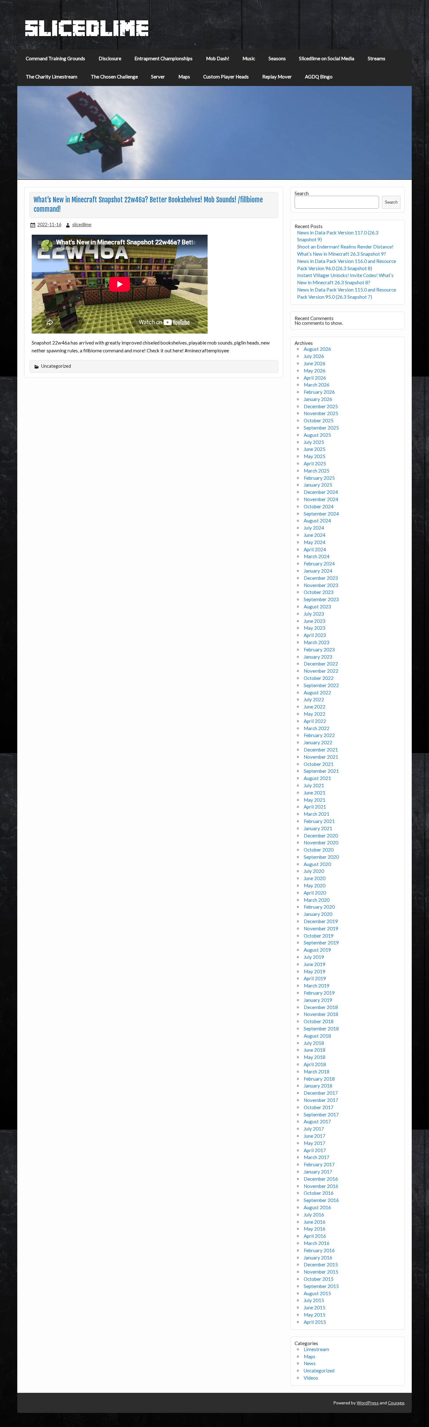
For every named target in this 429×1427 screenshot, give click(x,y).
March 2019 (316, 985)
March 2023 (316, 642)
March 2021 (316, 814)
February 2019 (319, 993)
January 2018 (318, 1085)
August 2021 (317, 778)
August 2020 (317, 864)
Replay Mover (277, 76)
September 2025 (321, 427)
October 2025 (319, 420)
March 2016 (316, 1243)
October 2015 (319, 1279)
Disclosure (110, 58)
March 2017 (316, 1157)
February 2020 (319, 907)
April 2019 (315, 978)
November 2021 (321, 757)
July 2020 (314, 871)
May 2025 (314, 456)
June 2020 (314, 878)
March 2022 (316, 728)
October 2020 (319, 849)
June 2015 (314, 1307)
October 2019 (319, 935)
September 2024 (321, 513)
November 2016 (321, 1186)
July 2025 (314, 442)
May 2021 (314, 800)
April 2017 (315, 1150)
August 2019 (317, 950)
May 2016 (314, 1229)
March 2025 (316, 470)
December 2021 (321, 749)
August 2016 (317, 1207)
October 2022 (319, 678)
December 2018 (321, 1007)
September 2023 (321, 599)
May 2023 (314, 628)
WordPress (368, 1402)
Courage (396, 1402)
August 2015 (317, 1293)
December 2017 (321, 1093)
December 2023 (321, 578)
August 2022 (317, 692)
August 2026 (317, 349)
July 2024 (314, 528)
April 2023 (315, 635)
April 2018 (315, 1064)
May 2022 (314, 714)
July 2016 (314, 1214)
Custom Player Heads (226, 76)
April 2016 (315, 1236)
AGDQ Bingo (319, 76)
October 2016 (319, 1193)
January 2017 (318, 1171)
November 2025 (321, 413)
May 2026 (314, 370)
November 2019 (321, 928)
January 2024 (318, 571)
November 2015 (321, 1272)
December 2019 (321, 921)
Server (158, 76)
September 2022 (321, 685)
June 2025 (314, 449)
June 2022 (314, 706)
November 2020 (321, 842)
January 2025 (318, 485)
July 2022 (314, 699)
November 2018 (321, 1014)
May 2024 (314, 542)
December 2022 (321, 663)
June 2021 (314, 792)
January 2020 (318, 914)
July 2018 (314, 1043)
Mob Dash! (217, 58)
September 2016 (321, 1200)
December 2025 (321, 406)
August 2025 (317, 435)
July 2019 (314, 957)
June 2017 (314, 1136)
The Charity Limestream (51, 76)
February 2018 (319, 1079)
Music (248, 58)
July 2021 (314, 785)
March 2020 (316, 900)
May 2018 (314, 1057)
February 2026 (319, 392)
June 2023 (314, 621)
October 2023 (319, 592)
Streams (376, 58)
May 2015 (314, 1314)
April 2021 (315, 807)
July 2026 (314, 356)
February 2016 (319, 1250)
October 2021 (319, 764)
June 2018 (314, 1050)
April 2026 (315, 378)
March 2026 (316, 384)
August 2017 (317, 1121)
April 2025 (315, 463)
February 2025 (319, 478)
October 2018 (319, 1021)
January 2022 (318, 742)
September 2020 (321, 857)
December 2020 (321, 835)
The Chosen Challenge (114, 76)
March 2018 (316, 1071)
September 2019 (321, 942)
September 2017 (321, 1114)
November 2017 (321, 1100)
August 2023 (317, 606)
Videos (311, 1378)
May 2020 (314, 885)
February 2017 (319, 1164)
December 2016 (321, 1179)
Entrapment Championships (163, 58)
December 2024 (321, 492)
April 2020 (315, 892)
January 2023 (318, 657)
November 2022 (321, 671)
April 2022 (315, 721)
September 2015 (321, 1286)
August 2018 (317, 1036)
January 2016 (318, 1257)
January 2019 (318, 1000)
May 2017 (314, 1143)
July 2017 (314, 1128)
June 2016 (314, 1222)
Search (302, 193)
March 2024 (316, 556)
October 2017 (319, 1107)
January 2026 (318, 399)
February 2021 (319, 821)
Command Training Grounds (55, 58)
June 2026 (314, 363)
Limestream (316, 1349)
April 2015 (315, 1322)
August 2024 (317, 520)
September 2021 (321, 771)
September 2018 (321, 1028)
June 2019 (314, 964)
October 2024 (319, 506)
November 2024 (321, 499)
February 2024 (319, 563)
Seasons (277, 58)
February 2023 (319, 649)
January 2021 (318, 828)
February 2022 (319, 735)
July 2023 (314, 614)
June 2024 (314, 535)
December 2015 (321, 1264)
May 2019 (314, 971)
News (310, 1363)
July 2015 (314, 1300)
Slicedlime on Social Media (326, 58)
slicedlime (81, 224)
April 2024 (315, 549)
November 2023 (321, 585)
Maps (184, 76)
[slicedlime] (87, 35)
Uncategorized (319, 1370)
